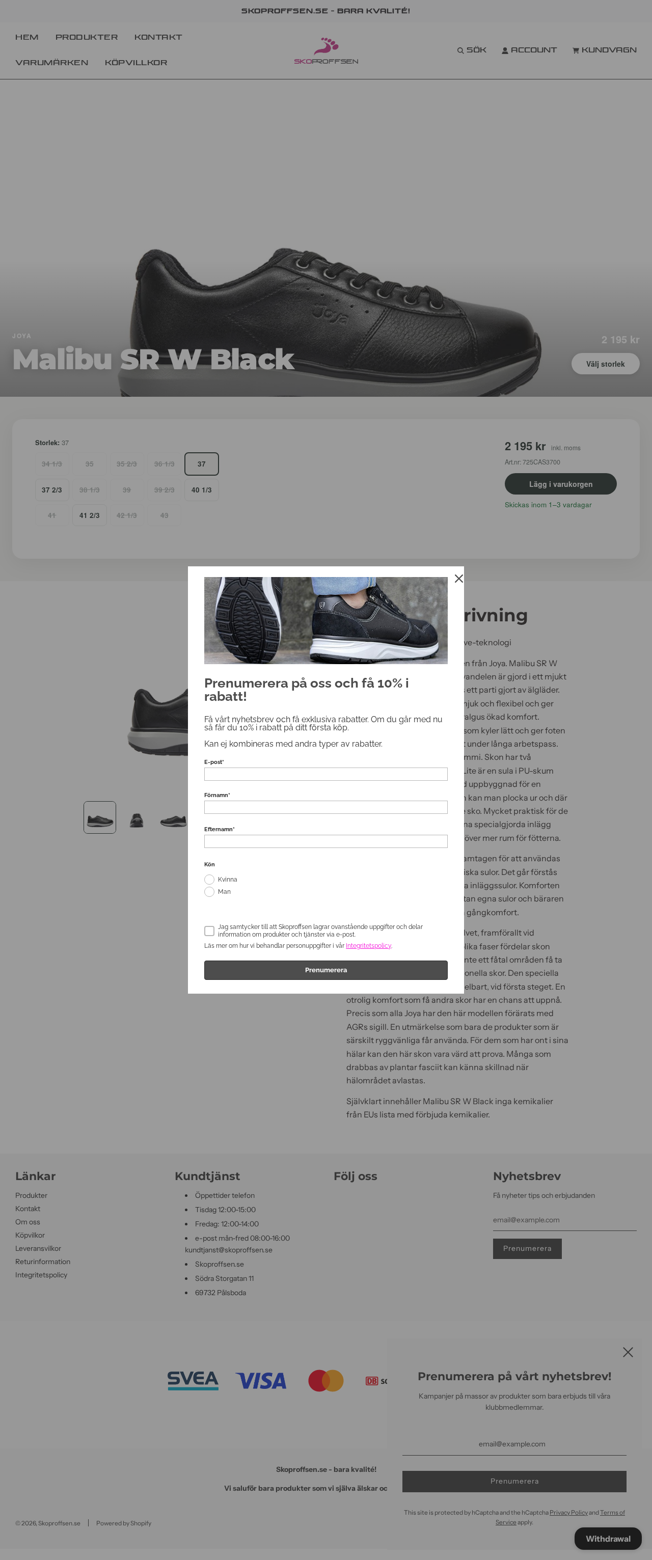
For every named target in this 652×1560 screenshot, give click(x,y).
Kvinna (227, 879)
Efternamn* (219, 829)
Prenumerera (326, 970)
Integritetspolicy (368, 945)
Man (224, 891)
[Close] (459, 578)
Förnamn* (217, 795)
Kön (209, 864)
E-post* (214, 762)
